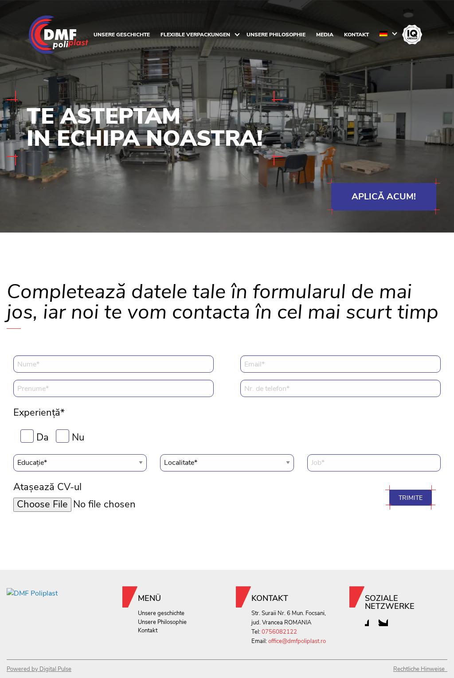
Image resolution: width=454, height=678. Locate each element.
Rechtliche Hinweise (420, 669)
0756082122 (279, 632)
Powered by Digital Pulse (39, 669)
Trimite (411, 497)
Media (324, 34)
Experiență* (39, 412)
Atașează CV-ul (47, 487)
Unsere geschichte (122, 34)
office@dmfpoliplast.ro (297, 641)
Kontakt (356, 34)
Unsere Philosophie (276, 34)
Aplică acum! (384, 197)
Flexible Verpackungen (195, 34)
